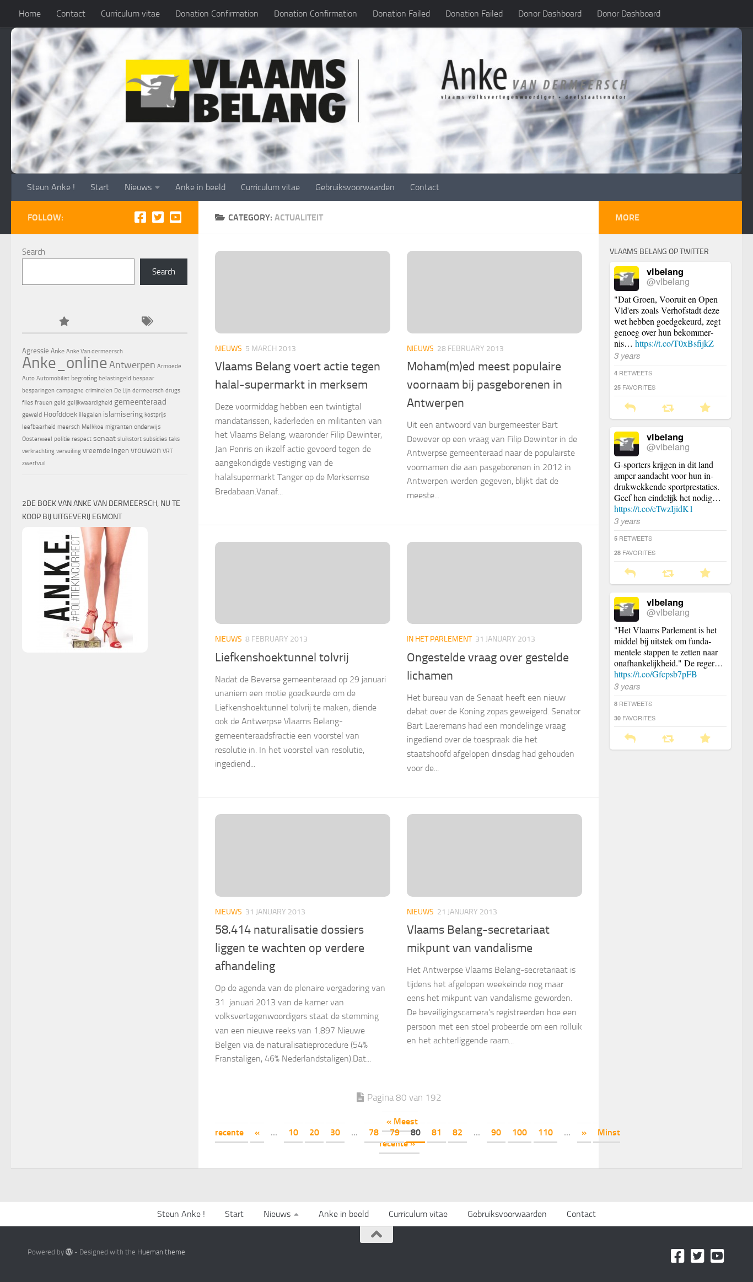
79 (395, 1132)
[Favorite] (705, 408)
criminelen (98, 390)
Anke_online (64, 362)
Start (99, 187)
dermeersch (148, 390)
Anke (57, 351)
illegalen (90, 414)
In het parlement (439, 639)
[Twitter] (157, 217)
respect (82, 439)
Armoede (169, 366)
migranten (118, 426)
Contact (70, 13)
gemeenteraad (140, 402)
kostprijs (155, 414)
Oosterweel (37, 439)
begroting (84, 378)
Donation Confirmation (217, 13)
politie (62, 439)
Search (33, 252)
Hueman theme (161, 1252)
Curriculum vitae (130, 13)
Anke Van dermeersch (94, 351)
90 (496, 1132)
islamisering (123, 414)
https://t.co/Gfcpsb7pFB (655, 674)
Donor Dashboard (550, 13)
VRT (168, 451)
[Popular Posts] (63, 322)
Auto (28, 378)
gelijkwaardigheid (89, 402)
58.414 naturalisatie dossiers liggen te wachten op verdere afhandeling (289, 948)
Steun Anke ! (51, 187)
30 (335, 1132)
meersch (68, 426)
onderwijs (147, 426)
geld (60, 402)
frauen (43, 402)
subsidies (155, 439)
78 (374, 1132)
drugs (172, 390)
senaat (104, 438)
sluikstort (129, 439)
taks (174, 439)
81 (437, 1132)
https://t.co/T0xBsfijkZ (674, 343)
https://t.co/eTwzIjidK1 (653, 508)
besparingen (38, 390)
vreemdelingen (106, 450)
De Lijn (122, 390)
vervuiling (68, 451)
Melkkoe (93, 426)
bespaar (143, 378)
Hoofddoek (60, 414)
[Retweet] (668, 408)
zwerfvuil (34, 463)
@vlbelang (668, 281)
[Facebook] (140, 217)
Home (30, 13)
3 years (627, 355)
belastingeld (115, 378)
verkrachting (38, 451)
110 (545, 1132)
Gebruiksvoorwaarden (355, 187)
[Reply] (630, 408)
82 (457, 1132)
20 (314, 1132)
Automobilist (52, 378)
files (27, 402)
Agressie (35, 351)
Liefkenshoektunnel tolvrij (282, 657)
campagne (70, 390)
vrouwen (146, 450)
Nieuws (138, 187)
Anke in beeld (200, 187)
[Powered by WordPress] (69, 1252)
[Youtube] (175, 217)
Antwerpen (132, 365)
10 (293, 1132)
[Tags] (146, 322)
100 (519, 1132)
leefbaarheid (39, 426)
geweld (32, 414)
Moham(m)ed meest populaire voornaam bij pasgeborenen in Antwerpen (484, 384)
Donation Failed (401, 13)
